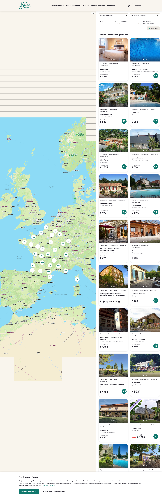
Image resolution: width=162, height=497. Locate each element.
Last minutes (147, 21)
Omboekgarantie (148, 24)
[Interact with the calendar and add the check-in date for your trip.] (99, 15)
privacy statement (48, 485)
